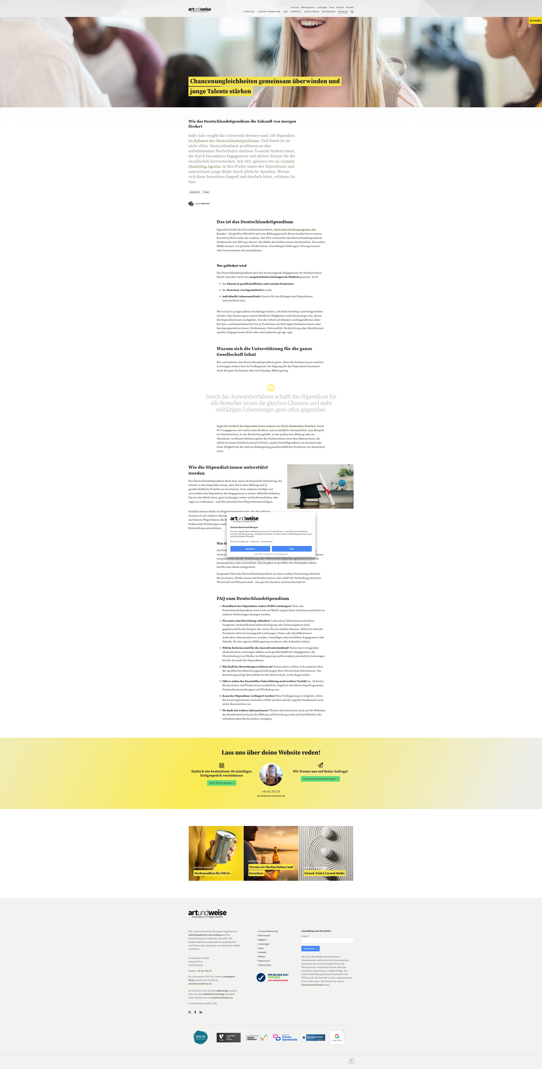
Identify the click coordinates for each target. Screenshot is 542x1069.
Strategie (249, 11)
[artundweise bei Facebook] (195, 1012)
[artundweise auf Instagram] (189, 1012)
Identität (253, 861)
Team (331, 7)
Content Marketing (269, 11)
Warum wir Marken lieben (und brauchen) (271, 870)
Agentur (195, 192)
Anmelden (309, 948)
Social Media (311, 11)
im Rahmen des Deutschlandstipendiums (223, 140)
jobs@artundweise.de (221, 997)
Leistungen (322, 7)
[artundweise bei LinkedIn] (201, 1012)
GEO (285, 11)
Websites (296, 11)
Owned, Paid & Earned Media (324, 873)
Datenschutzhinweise (312, 984)
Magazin (343, 11)
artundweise (253, 250)
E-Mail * (305, 936)
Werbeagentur (308, 7)
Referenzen (328, 11)
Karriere (295, 7)
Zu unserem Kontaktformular (319, 778)
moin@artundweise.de (271, 795)
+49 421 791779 (271, 791)
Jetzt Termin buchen (220, 782)
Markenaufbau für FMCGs (212, 873)
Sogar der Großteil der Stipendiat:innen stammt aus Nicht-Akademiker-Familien (266, 426)
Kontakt (350, 7)
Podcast (340, 7)
